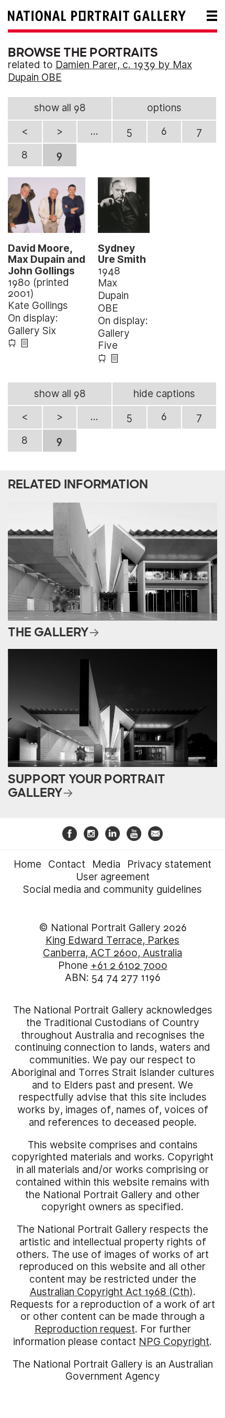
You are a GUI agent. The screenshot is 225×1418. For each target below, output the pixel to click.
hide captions (164, 394)
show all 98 (60, 108)
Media (106, 864)
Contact (66, 864)
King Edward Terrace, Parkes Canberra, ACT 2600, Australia (112, 946)
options (164, 108)
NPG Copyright (174, 1342)
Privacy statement (169, 864)
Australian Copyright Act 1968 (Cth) (111, 1292)
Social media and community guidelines (112, 889)
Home (27, 864)
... (94, 131)
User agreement (113, 877)
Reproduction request (85, 1329)
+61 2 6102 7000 (129, 965)
